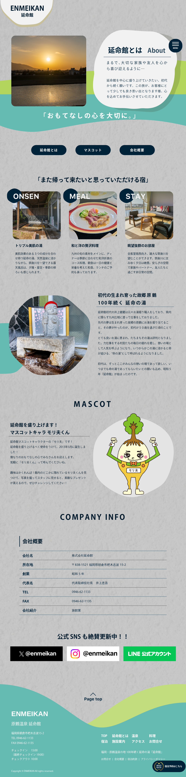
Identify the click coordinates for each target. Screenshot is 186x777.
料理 (152, 735)
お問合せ (155, 741)
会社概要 (137, 150)
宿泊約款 (132, 759)
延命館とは (49, 150)
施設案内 (118, 741)
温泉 (135, 735)
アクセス (138, 741)
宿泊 (104, 741)
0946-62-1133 (81, 591)
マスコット (93, 150)
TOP (104, 735)
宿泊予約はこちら (173, 766)
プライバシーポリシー (153, 759)
